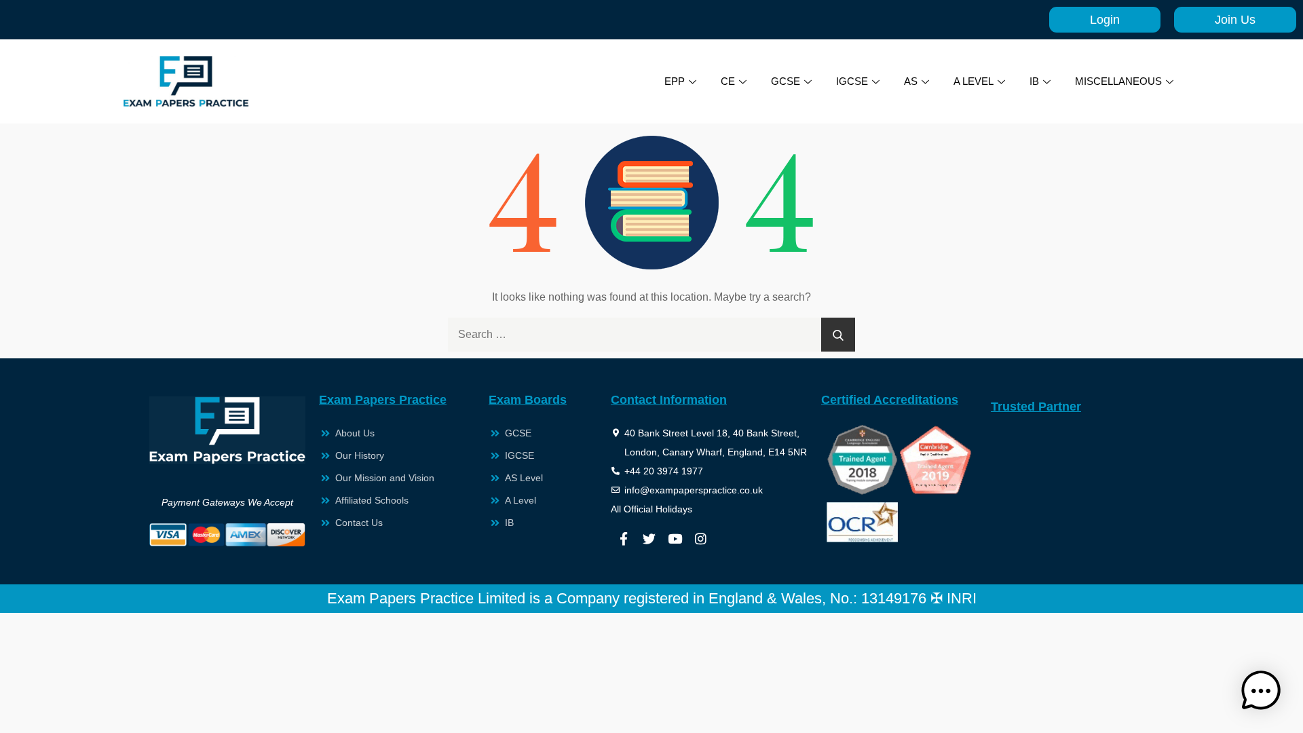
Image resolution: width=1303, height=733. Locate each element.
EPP (674, 81)
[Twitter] (649, 539)
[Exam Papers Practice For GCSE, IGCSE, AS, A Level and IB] (186, 81)
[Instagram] (701, 539)
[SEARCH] (838, 335)
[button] (1261, 691)
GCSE (785, 81)
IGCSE (852, 81)
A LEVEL (973, 81)
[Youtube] (675, 539)
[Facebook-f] (624, 539)
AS (911, 81)
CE (728, 81)
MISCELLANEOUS (1118, 81)
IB (1034, 81)
